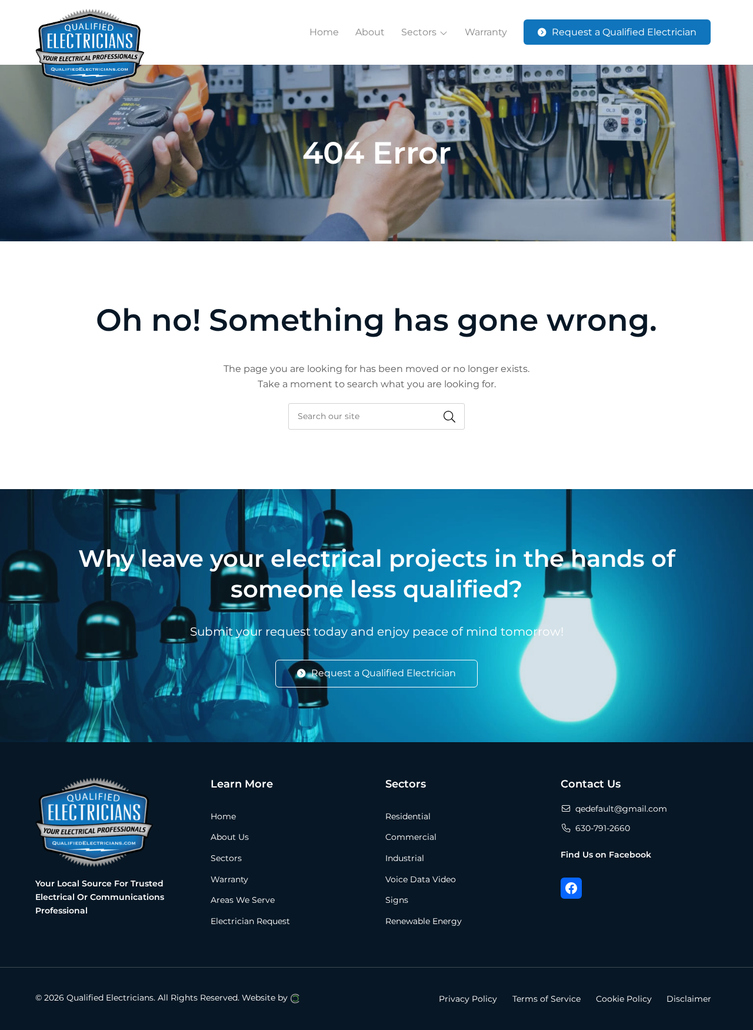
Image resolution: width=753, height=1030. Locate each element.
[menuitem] (324, 32)
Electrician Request (250, 921)
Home (223, 816)
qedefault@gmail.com (621, 808)
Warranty (229, 879)
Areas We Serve (243, 900)
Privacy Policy (468, 998)
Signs (396, 900)
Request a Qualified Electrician (383, 673)
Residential (408, 816)
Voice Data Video (420, 879)
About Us (230, 837)
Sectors (226, 858)
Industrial (404, 858)
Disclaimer (689, 998)
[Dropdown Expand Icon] (443, 33)
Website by (266, 997)
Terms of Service (546, 998)
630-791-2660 (602, 828)
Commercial (411, 837)
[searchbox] (376, 416)
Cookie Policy (624, 998)
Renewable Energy (423, 921)
